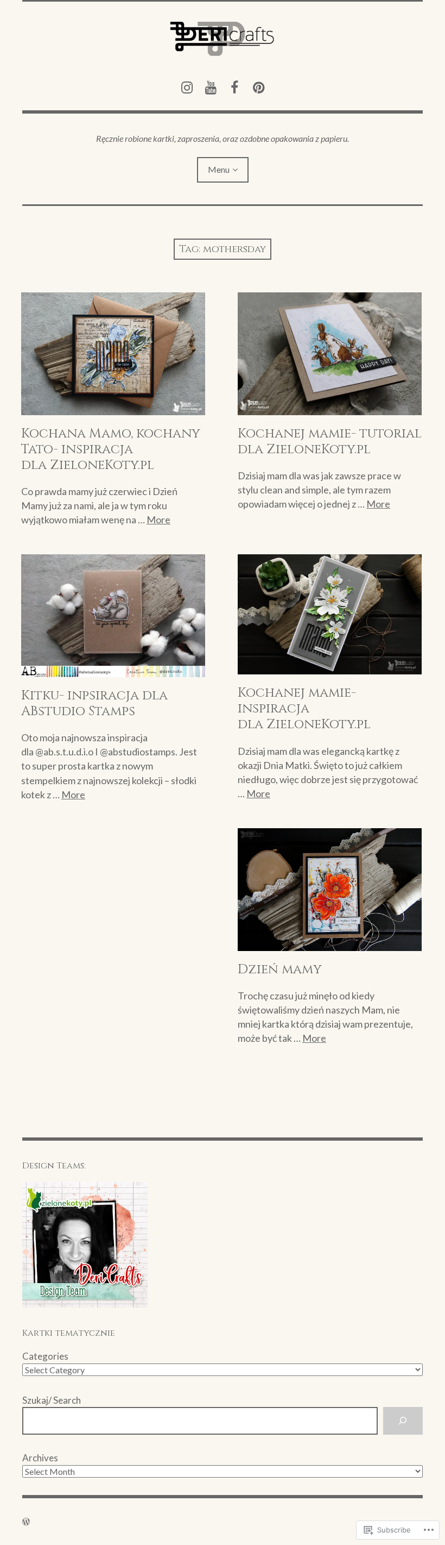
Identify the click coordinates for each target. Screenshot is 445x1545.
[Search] (403, 1421)
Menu (219, 169)
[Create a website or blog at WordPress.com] (26, 1521)
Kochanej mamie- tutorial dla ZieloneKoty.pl (330, 441)
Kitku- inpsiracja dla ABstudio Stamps (94, 703)
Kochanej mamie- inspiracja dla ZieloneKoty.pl (304, 708)
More (158, 520)
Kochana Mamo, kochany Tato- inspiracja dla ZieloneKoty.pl (110, 449)
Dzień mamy (280, 969)
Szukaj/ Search (51, 1400)
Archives (40, 1457)
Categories (45, 1356)
